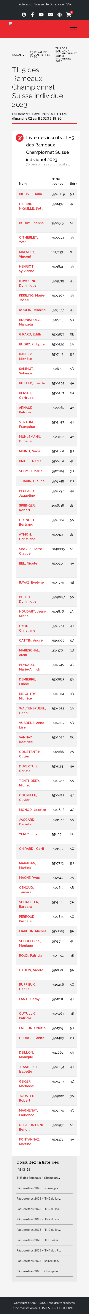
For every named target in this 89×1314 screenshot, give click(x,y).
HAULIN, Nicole (31, 970)
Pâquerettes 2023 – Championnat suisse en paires (50, 1271)
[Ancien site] (58, 14)
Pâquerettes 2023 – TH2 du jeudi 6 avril (43, 1229)
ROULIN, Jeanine (32, 310)
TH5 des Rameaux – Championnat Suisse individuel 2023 (38, 87)
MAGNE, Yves (29, 878)
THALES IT (46, 1308)
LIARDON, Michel (32, 931)
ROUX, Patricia (30, 956)
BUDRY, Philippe (32, 344)
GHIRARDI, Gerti (31, 849)
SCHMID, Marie (31, 471)
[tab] (44, 93)
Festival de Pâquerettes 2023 (40, 54)
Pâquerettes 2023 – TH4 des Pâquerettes (45, 1250)
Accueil (18, 54)
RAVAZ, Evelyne (31, 582)
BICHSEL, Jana (30, 194)
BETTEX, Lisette (32, 383)
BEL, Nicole (28, 563)
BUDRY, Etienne (31, 223)
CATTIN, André (31, 640)
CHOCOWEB (66, 1308)
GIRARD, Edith (30, 334)
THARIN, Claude (32, 481)
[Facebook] (30, 14)
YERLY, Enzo (28, 834)
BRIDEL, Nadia (30, 461)
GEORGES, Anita (31, 1038)
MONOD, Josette (32, 810)
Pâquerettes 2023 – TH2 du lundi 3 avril (43, 1198)
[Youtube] (39, 14)
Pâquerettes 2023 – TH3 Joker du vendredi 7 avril (49, 1240)
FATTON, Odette (32, 1028)
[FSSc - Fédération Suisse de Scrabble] (36, 25)
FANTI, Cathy (29, 999)
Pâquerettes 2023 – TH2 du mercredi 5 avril (45, 1219)
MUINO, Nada (29, 451)
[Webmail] (48, 14)
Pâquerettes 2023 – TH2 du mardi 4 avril (43, 1209)
